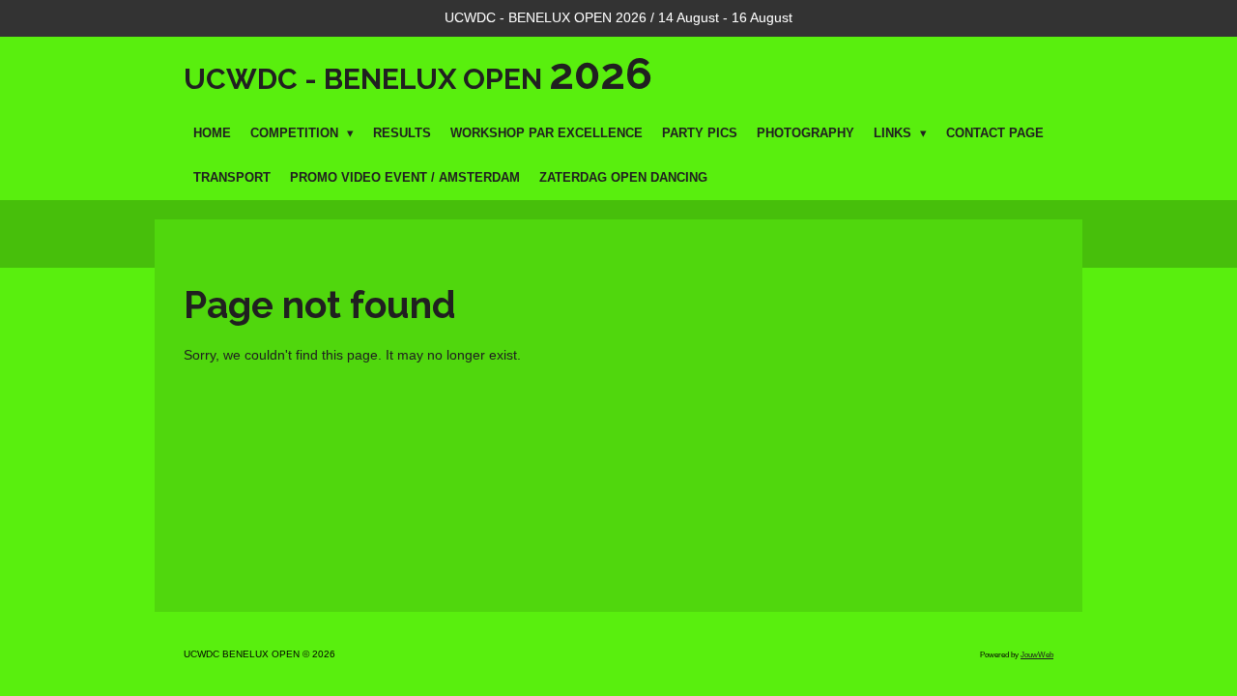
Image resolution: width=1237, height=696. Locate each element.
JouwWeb (1037, 654)
